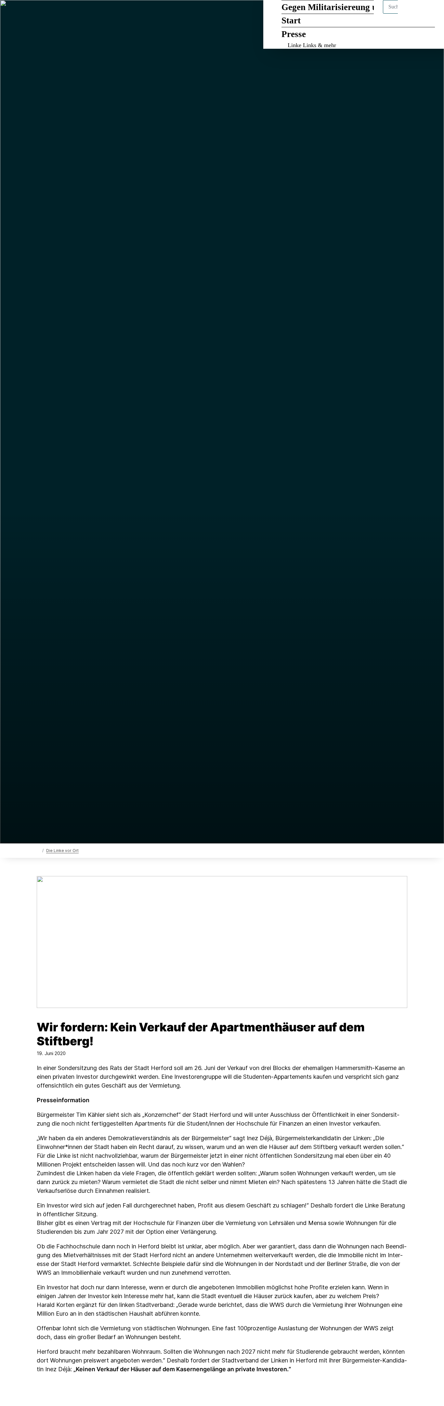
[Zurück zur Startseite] (38, 850)
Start (291, 20)
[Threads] (50, 13)
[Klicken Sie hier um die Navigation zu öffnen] (430, 13)
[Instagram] (72, 13)
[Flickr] (93, 13)
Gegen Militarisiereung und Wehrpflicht (358, 7)
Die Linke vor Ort (62, 850)
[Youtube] (83, 13)
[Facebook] (40, 13)
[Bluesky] (61, 13)
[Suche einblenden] (411, 13)
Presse (293, 34)
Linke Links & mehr (312, 45)
